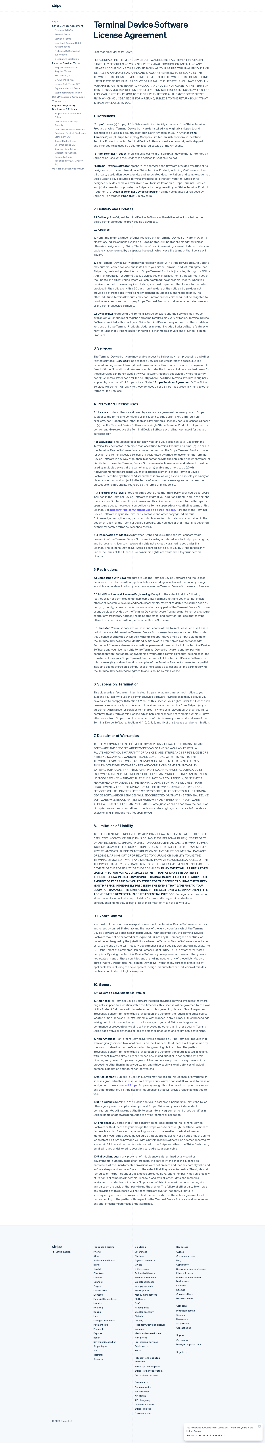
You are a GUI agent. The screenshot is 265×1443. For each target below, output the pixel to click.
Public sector (142, 1346)
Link (96, 1316)
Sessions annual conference (191, 1268)
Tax (96, 1350)
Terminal (98, 1354)
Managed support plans (188, 1344)
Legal (55, 21)
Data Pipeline (101, 1290)
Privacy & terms (184, 1273)
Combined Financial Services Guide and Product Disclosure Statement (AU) (70, 133)
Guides (180, 1251)
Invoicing (98, 1307)
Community (182, 1264)
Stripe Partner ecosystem (149, 1370)
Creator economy (144, 1311)
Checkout (99, 1273)
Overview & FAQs (64, 30)
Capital (97, 1268)
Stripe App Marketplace (147, 1366)
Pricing (97, 1251)
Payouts (98, 1333)
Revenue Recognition (105, 1341)
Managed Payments (104, 1320)
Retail (138, 1350)
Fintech (139, 1316)
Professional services (146, 1341)
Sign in (180, 1352)
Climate (98, 1277)
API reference (142, 1391)
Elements (99, 1294)
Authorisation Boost (104, 1260)
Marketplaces (142, 1290)
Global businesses (144, 1281)
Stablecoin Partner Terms (68, 92)
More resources (184, 1298)
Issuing (97, 1311)
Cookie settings (184, 1294)
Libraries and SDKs (145, 1404)
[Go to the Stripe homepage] (55, 1247)
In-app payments (144, 1286)
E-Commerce (142, 1268)
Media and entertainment (148, 1333)
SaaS (137, 1303)
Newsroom (182, 1319)
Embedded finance (145, 1273)
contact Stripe (128, 1085)
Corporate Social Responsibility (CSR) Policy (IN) (69, 160)
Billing (97, 1264)
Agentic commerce (145, 1260)
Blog (178, 1260)
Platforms (140, 1298)
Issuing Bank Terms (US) (67, 84)
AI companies (142, 1307)
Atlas (96, 1256)
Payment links (101, 1324)
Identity (98, 1303)
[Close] (259, 1427)
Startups (139, 1256)
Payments (99, 1329)
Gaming (139, 1320)
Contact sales (183, 1327)
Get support (182, 1340)
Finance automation (145, 1277)
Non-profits (141, 1337)
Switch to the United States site (204, 1435)
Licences (181, 1285)
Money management (146, 1294)
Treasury (98, 1359)
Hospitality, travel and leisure (150, 1324)
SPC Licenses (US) (64, 79)
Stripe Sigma (100, 1346)
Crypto (97, 1286)
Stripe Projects (143, 1408)
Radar (97, 1337)
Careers (180, 1314)
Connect (98, 1281)
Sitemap (180, 1289)
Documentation (143, 1387)
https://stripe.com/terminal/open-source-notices (142, 509)
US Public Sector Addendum (68, 168)
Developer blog (143, 1412)
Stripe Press (182, 1323)
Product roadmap (185, 1310)
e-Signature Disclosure (67, 58)
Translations (59, 101)
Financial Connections (105, 1298)
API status (140, 1395)
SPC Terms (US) (63, 75)
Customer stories (185, 1256)
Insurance (140, 1329)
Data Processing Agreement (68, 96)
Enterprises (141, 1251)
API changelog (142, 1400)
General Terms (62, 34)
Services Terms (63, 38)
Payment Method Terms (67, 88)
